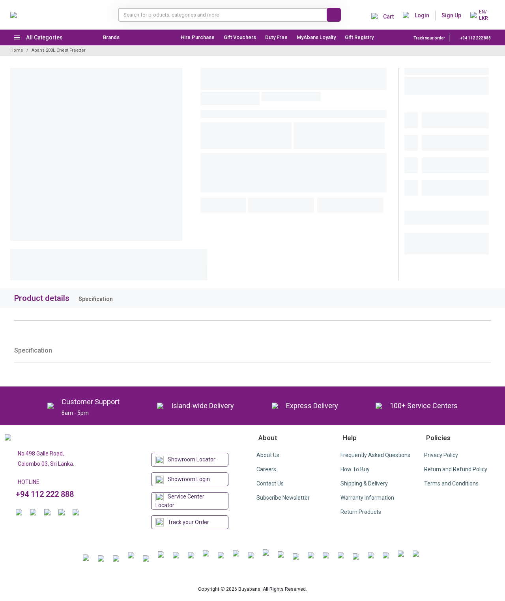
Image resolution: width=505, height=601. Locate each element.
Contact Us (270, 483)
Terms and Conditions (451, 483)
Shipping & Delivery (364, 483)
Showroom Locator (191, 459)
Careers (266, 469)
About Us (267, 455)
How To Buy (355, 469)
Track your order (429, 38)
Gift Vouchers (240, 37)
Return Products (360, 512)
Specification (96, 299)
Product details (41, 298)
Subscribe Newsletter (283, 498)
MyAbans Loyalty (316, 37)
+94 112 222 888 (475, 38)
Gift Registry (360, 37)
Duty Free (276, 37)
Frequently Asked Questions (375, 455)
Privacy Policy (441, 455)
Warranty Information (367, 498)
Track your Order (188, 522)
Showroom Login (189, 479)
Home (16, 50)
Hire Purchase (198, 37)
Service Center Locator (179, 500)
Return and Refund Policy (455, 469)
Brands (111, 37)
